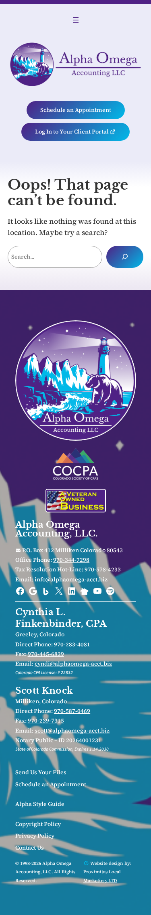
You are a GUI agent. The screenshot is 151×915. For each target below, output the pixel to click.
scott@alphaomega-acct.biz (72, 731)
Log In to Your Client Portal (72, 132)
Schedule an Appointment (75, 110)
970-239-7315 (46, 721)
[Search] (124, 256)
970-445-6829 (46, 654)
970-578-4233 (103, 569)
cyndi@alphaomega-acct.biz (73, 664)
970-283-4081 (72, 644)
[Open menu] (76, 20)
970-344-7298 (71, 560)
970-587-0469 (72, 711)
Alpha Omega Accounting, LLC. (56, 529)
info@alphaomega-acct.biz (71, 579)
